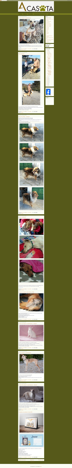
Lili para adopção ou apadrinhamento (25, 17)
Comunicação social (48, 21)
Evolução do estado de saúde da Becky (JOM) (26, 292)
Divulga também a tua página (48, 95)
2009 (47, 85)
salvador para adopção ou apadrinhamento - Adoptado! (28, 323)
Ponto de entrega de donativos (49, 39)
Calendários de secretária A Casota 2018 (25, 412)
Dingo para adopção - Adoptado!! (24, 116)
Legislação (47, 33)
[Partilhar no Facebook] (36, 48)
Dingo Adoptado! (21, 53)
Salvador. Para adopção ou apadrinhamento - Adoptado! (28, 384)
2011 (47, 83)
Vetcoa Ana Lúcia (21, 287)
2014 (47, 80)
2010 (47, 84)
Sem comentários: (30, 111)
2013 (47, 81)
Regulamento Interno (48, 40)
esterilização (47, 28)
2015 (47, 79)
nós (46, 34)
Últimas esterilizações (22, 217)
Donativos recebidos (48, 26)
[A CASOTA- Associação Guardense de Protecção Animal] (48, 94)
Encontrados (47, 27)
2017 (47, 77)
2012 (47, 82)
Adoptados (22, 112)
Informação (47, 32)
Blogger (41, 466)
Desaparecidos (48, 22)
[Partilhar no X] (35, 48)
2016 (47, 78)
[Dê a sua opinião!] (34, 48)
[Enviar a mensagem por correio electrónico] (32, 111)
